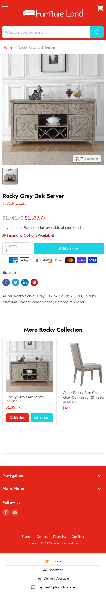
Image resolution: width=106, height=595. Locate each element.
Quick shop (17, 418)
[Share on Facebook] (6, 282)
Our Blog (78, 537)
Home (7, 47)
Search (26, 537)
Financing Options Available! (30, 235)
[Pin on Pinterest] (34, 282)
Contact (42, 537)
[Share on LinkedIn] (25, 282)
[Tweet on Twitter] (15, 282)
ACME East (16, 203)
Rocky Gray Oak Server (25, 397)
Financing (59, 537)
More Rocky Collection (53, 330)
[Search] (97, 32)
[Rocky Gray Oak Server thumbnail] (10, 176)
